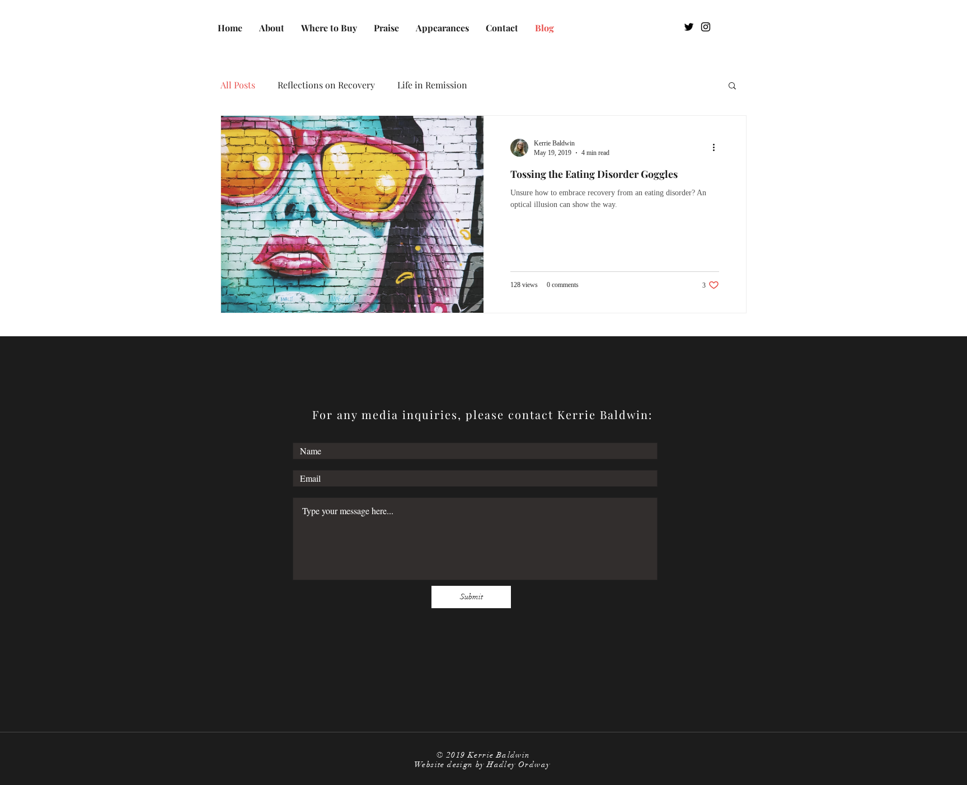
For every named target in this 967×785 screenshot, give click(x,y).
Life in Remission (432, 85)
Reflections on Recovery (326, 85)
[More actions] (717, 147)
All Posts (237, 85)
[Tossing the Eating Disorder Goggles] (352, 214)
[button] (732, 86)
